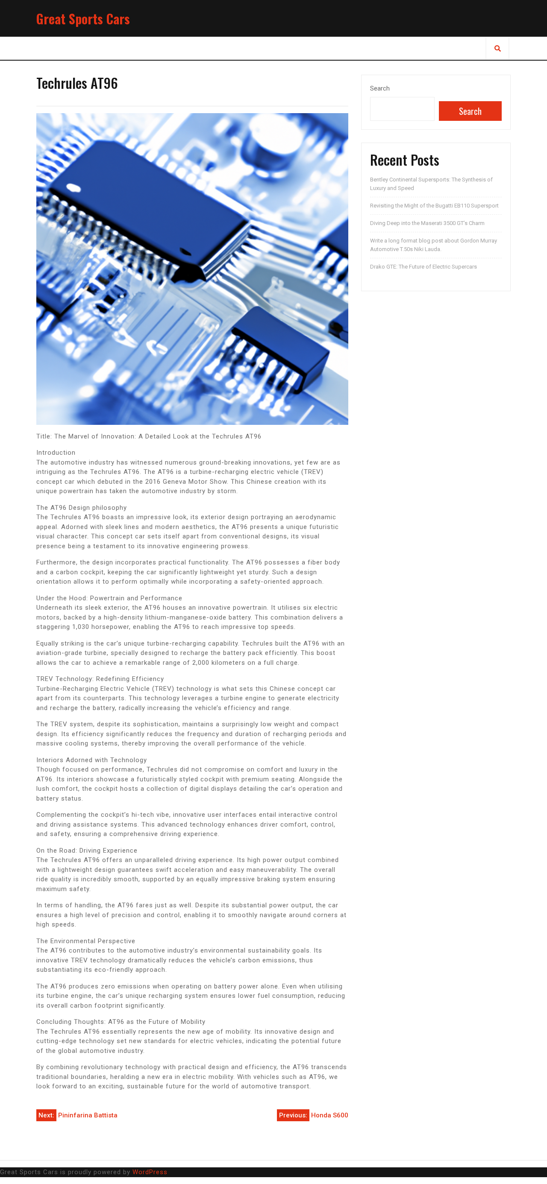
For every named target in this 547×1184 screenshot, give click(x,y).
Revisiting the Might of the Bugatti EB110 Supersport (434, 205)
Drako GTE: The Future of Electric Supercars (423, 266)
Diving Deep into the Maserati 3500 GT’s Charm (427, 223)
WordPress (150, 1172)
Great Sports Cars (83, 18)
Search (380, 88)
